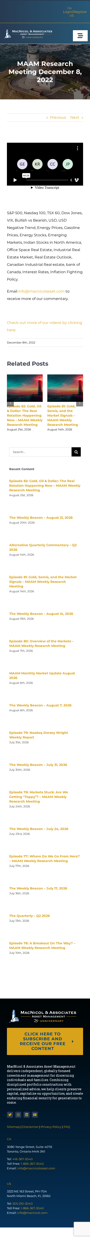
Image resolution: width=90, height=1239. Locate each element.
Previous (58, 117)
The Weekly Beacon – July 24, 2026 (38, 829)
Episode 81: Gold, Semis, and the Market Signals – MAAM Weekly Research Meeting (62, 415)
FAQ (67, 1127)
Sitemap (14, 1127)
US (71, 15)
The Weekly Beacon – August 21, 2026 (41, 518)
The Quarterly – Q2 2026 (29, 916)
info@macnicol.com (32, 1213)
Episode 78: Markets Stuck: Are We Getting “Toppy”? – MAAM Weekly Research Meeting (38, 796)
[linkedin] (27, 1115)
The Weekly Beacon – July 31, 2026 (38, 765)
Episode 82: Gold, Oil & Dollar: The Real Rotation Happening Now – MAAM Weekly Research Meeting (24, 415)
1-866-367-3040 (32, 1163)
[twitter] (10, 1115)
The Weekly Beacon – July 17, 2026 (38, 888)
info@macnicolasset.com (41, 291)
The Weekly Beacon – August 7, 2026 (40, 705)
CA (69, 8)
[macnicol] (27, 31)
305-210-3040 (22, 1203)
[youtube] (35, 1115)
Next (74, 117)
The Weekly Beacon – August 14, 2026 (41, 614)
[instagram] (18, 1115)
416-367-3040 (22, 1159)
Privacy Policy (51, 1127)
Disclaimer (30, 1127)
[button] (10, 403)
